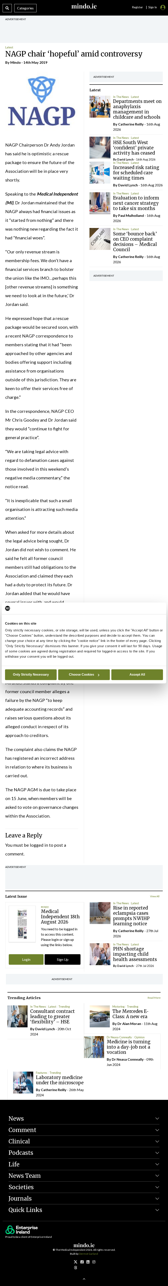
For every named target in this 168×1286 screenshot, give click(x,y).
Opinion (139, 1037)
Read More (154, 997)
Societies (21, 1187)
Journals (20, 1198)
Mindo (15, 62)
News (16, 1118)
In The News (121, 97)
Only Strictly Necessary (31, 674)
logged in (39, 845)
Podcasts (21, 1152)
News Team (25, 1175)
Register (137, 7)
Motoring (118, 1006)
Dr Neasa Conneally (119, 1037)
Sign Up (62, 959)
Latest (9, 47)
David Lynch (125, 159)
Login (26, 959)
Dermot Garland (88, 1253)
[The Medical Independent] (93, 1262)
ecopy (45, 906)
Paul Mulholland (131, 215)
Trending (64, 1006)
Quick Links (25, 1210)
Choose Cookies (81, 674)
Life (14, 1164)
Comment (22, 1130)
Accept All (137, 674)
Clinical (19, 1141)
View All (154, 896)
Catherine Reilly (131, 124)
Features (41, 1072)
